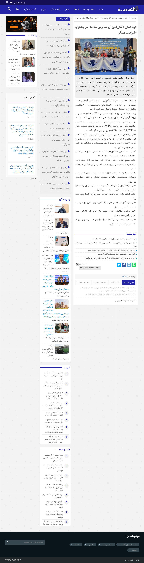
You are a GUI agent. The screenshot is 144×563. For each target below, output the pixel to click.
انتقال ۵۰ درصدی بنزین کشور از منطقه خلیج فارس (53, 414)
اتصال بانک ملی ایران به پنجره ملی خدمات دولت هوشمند (54, 514)
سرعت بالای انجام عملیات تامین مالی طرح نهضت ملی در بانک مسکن (53, 457)
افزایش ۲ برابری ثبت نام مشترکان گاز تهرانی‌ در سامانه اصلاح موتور (53, 385)
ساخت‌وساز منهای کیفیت (60, 320)
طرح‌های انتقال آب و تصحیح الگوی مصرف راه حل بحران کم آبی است (54, 395)
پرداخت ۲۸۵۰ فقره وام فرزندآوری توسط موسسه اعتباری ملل (54, 487)
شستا (134, 550)
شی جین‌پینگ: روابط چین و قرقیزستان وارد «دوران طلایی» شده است (111, 250)
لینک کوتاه (82, 264)
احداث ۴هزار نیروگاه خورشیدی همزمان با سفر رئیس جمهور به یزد (54, 439)
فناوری (43, 9)
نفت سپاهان (107, 544)
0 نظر (91, 18)
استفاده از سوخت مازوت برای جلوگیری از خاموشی (54, 421)
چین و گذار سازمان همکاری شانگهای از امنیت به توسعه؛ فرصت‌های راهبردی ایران (55, 89)
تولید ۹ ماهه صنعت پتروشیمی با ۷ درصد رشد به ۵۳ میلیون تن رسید (53, 405)
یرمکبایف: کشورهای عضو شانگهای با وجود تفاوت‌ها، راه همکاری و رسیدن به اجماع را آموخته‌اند (56, 156)
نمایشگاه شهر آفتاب (128, 544)
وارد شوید (127, 300)
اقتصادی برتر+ (30, 9)
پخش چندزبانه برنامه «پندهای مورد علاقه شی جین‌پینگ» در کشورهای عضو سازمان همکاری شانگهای (56, 172)
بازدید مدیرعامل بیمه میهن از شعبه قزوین (53, 496)
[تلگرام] (129, 265)
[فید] (6, 2)
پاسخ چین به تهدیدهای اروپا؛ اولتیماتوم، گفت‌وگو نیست (116, 254)
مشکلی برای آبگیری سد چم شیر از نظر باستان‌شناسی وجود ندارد (54, 429)
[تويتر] (119, 265)
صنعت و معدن (89, 9)
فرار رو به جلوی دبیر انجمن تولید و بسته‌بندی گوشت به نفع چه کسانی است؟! (56, 29)
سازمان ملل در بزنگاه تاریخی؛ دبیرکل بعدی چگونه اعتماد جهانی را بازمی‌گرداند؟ (55, 140)
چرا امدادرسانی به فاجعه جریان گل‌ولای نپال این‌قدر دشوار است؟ (114, 239)
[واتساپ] (134, 265)
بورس (67, 9)
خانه (101, 9)
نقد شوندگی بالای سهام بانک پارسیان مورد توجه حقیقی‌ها (53, 523)
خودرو (91, 544)
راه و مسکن (55, 9)
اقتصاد (76, 9)
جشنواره (124, 276)
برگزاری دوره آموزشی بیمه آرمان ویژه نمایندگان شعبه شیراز (54, 504)
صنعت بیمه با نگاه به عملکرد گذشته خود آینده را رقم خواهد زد (53, 467)
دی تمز (126, 560)
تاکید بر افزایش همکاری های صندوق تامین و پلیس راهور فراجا (53, 477)
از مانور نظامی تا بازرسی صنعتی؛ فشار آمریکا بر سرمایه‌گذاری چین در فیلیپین (110, 258)
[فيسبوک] (124, 265)
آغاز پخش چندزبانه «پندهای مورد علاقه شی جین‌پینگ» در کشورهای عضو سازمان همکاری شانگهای (56, 57)
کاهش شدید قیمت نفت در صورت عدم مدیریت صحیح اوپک (53, 375)
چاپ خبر (82, 18)
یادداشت (32, 35)
